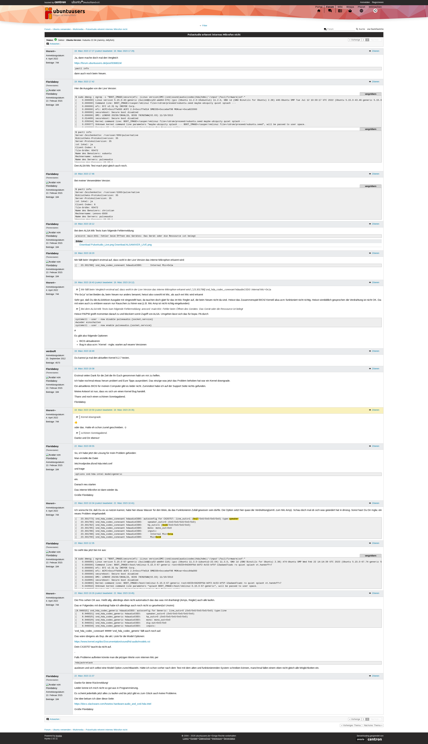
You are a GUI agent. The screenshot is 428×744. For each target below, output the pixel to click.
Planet (361, 7)
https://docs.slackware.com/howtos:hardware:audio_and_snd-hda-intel (112, 704)
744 (57, 62)
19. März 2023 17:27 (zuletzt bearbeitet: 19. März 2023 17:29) (104, 51)
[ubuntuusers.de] (65, 14)
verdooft (51, 351)
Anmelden (365, 2)
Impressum (217, 738)
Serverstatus (229, 738)
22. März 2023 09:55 (84, 446)
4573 (57, 362)
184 (57, 105)
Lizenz (186, 738)
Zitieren (375, 51)
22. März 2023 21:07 (84, 676)
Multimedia (78, 29)
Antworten (54, 44)
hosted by (49, 2)
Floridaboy (52, 82)
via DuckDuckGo (375, 29)
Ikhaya (350, 7)
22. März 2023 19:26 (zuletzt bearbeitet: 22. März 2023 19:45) (104, 593)
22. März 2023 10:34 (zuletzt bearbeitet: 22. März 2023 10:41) (104, 503)
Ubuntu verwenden (62, 29)
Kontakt (193, 738)
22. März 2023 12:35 (84, 543)
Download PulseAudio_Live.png (96, 244)
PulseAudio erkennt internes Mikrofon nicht (106, 29)
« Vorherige (354, 39)
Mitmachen (375, 7)
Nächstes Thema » (373, 725)
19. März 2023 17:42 (84, 81)
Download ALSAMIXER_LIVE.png (133, 244)
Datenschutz (204, 738)
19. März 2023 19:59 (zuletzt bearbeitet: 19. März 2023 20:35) (104, 410)
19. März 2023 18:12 (84, 224)
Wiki (340, 7)
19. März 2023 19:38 (84, 368)
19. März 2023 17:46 (84, 174)
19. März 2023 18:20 (84, 253)
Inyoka (59, 736)
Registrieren (378, 2)
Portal (318, 7)
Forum (330, 7)
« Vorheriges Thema (351, 725)
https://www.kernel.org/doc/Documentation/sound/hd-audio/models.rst (112, 641)
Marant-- (51, 51)
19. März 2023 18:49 (84, 351)
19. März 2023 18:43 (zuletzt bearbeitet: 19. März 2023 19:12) (104, 282)
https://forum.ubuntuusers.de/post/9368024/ (98, 63)
